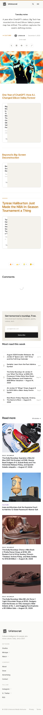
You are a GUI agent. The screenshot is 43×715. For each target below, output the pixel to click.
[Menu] (38, 4)
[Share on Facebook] (21, 45)
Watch (4, 656)
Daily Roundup (8, 455)
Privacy (31, 709)
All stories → (36, 418)
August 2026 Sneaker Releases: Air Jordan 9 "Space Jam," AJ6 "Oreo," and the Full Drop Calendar (20, 357)
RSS (3, 697)
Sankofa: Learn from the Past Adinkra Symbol (21, 365)
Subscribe (21, 335)
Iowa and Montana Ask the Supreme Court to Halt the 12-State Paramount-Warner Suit (20, 508)
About (4, 666)
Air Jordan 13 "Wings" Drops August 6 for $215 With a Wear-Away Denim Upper (21, 390)
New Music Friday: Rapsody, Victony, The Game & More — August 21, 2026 (21, 400)
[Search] (33, 4)
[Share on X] (11, 45)
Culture (7, 35)
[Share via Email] (26, 45)
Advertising (6, 675)
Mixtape (5, 652)
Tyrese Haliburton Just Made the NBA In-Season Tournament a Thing (20, 206)
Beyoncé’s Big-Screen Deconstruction (14, 156)
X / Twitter (6, 693)
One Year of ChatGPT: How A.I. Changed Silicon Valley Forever (18, 96)
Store (4, 671)
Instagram (5, 689)
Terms (39, 709)
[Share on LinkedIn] (16, 45)
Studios (5, 648)
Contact (5, 679)
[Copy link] (32, 45)
